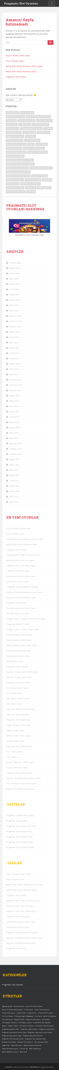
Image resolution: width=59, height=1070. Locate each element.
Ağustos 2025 (15, 316)
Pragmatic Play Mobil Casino (19, 746)
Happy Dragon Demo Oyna (18, 725)
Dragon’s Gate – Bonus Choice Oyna (22, 629)
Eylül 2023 (13, 438)
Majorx (30, 144)
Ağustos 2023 (15, 443)
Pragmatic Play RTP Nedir (17, 624)
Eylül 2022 (13, 502)
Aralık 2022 (14, 486)
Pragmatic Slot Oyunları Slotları (20, 847)
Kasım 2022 (14, 491)
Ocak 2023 (14, 480)
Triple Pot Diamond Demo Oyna (20, 709)
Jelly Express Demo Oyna (17, 698)
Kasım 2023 (14, 427)
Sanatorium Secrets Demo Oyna (20, 576)
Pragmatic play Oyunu (15, 156)
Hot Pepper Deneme (15, 140)
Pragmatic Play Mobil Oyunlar (19, 773)
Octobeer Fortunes (14, 148)
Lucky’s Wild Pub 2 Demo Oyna (20, 762)
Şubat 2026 (14, 284)
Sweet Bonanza (12, 184)
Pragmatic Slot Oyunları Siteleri (20, 842)
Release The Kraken (39, 176)
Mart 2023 (14, 470)
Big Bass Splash (13, 112)
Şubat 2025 (14, 347)
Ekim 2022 (14, 496)
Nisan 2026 (14, 273)
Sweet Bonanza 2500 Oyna (18, 650)
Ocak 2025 (14, 353)
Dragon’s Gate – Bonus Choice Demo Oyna (25, 619)
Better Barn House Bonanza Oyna (21, 71)
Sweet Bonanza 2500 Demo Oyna (21, 645)
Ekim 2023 (14, 433)
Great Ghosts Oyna (14, 661)
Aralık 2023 (14, 422)
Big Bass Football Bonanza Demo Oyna (24, 592)
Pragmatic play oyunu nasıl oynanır (20, 164)
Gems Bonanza (29, 132)
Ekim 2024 (14, 369)
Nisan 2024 (14, 401)
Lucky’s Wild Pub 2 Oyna (17, 767)
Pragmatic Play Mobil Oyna (18, 719)
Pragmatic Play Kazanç (16, 603)
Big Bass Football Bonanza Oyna (21, 597)
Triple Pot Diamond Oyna (17, 714)
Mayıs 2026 (14, 268)
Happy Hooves (43, 132)
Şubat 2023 (14, 475)
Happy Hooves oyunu (15, 136)
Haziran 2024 (15, 390)
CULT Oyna (11, 757)
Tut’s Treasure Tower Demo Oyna (21, 783)
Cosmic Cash (12, 124)
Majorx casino (41, 144)
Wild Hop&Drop (44, 188)
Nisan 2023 (14, 464)
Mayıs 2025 (14, 332)
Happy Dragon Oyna (15, 730)
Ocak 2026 (14, 289)
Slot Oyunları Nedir (33, 180)
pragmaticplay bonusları (16, 152)
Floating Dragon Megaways (31, 128)
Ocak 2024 (14, 417)
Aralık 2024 (14, 358)
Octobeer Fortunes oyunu (34, 148)
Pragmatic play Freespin (37, 152)
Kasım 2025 (14, 300)
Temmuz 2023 (15, 448)
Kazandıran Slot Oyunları (16, 144)
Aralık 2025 (14, 294)
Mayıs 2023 (14, 459)
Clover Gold (11, 120)
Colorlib (8, 1067)
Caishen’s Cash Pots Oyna (17, 571)
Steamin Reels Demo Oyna (18, 735)
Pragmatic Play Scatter (16, 76)
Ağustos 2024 (15, 379)
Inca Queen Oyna (14, 693)
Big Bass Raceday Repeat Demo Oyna (23, 778)
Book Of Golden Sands (15, 116)
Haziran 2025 (15, 326)
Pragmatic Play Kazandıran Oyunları (22, 587)
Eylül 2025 (13, 310)
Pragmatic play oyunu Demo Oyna (20, 160)
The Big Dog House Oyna (17, 613)
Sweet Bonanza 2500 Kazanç (19, 634)
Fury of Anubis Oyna (15, 61)
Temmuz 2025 (15, 321)
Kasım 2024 (14, 363)
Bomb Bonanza (27, 112)
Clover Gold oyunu (44, 120)
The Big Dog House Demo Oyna (20, 608)
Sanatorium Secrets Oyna (17, 581)
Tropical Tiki (31, 188)
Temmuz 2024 (15, 385)
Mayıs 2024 (14, 395)
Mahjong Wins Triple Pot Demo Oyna (23, 555)
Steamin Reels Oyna (15, 741)
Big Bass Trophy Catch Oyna (19, 677)
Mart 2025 (14, 342)
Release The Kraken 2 (15, 180)
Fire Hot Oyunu (12, 128)
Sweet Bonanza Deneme (30, 184)
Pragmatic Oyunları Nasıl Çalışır (20, 815)
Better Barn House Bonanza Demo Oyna (24, 66)
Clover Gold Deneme (26, 120)
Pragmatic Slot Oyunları (21, 3)
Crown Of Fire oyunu (40, 124)
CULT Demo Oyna (14, 751)
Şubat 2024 (14, 411)
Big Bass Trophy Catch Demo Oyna (22, 672)
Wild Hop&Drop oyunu (15, 191)
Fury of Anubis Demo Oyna (18, 55)
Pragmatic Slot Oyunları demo (18, 172)
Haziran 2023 (15, 454)
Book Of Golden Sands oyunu (38, 116)
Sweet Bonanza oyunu (15, 188)
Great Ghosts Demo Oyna (18, 656)
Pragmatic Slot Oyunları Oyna (18, 176)
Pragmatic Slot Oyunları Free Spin (21, 826)
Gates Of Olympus (14, 132)
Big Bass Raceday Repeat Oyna (20, 789)
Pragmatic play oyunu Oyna (17, 168)
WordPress (34, 1067)
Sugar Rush (47, 180)
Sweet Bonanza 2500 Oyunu (19, 640)
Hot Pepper (30, 136)
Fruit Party (48, 128)
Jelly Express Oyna (14, 704)
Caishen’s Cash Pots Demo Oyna (21, 565)
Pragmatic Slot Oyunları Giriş (19, 831)
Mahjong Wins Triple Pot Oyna (19, 560)
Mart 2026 (14, 278)
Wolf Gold (31, 191)
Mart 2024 (14, 406)
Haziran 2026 (15, 262)
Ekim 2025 (14, 305)
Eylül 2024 (13, 374)
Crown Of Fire (24, 124)
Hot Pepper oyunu (32, 140)
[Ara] (50, 42)
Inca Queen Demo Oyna (17, 688)
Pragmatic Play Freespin (17, 666)
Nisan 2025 (14, 337)
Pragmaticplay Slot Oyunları (41, 168)
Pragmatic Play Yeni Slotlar (18, 682)
